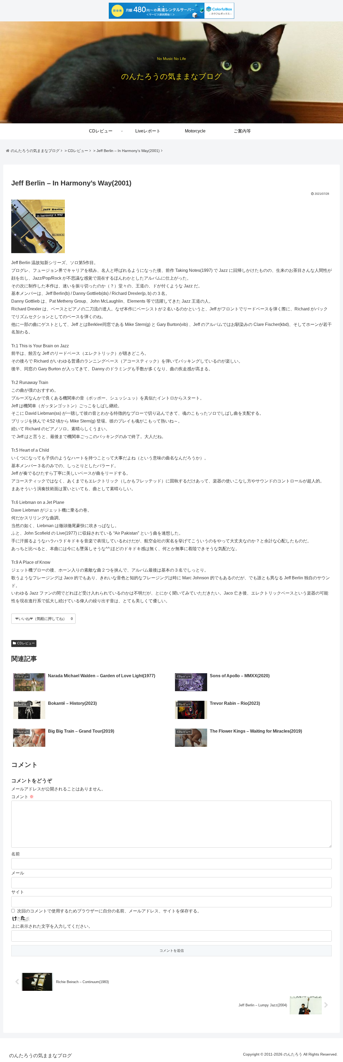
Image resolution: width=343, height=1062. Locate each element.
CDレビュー (26, 643)
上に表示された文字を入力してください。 (52, 926)
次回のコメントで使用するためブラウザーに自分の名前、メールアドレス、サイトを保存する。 (109, 911)
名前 (15, 854)
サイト (17, 892)
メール (17, 873)
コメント (22, 796)
